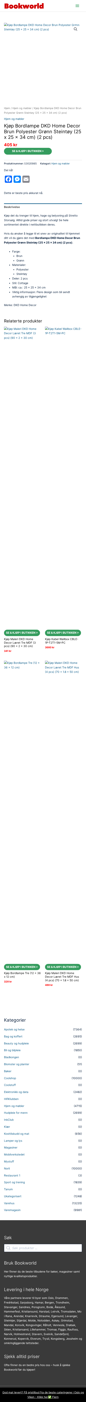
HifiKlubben (11, 1099)
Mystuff (9, 1161)
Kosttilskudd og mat (16, 1133)
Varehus (9, 1203)
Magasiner (10, 1147)
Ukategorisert (12, 1196)
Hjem (7, 108)
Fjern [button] (55, 1397)
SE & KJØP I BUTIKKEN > (28, 151)
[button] (75, 29)
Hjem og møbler (22, 108)
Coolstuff (10, 1085)
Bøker (7, 1071)
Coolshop (10, 1078)
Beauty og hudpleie (16, 1043)
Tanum (8, 1189)
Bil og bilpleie (12, 1050)
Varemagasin (12, 1210)
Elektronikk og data (16, 1092)
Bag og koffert (13, 1036)
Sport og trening (14, 1182)
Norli (7, 1168)
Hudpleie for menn (16, 1112)
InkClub (9, 1119)
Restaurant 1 (12, 1175)
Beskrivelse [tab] (12, 207)
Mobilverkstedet (14, 1154)
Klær (7, 1126)
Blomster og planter (16, 1064)
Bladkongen (11, 1057)
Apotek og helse (14, 1029)
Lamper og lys (13, 1140)
